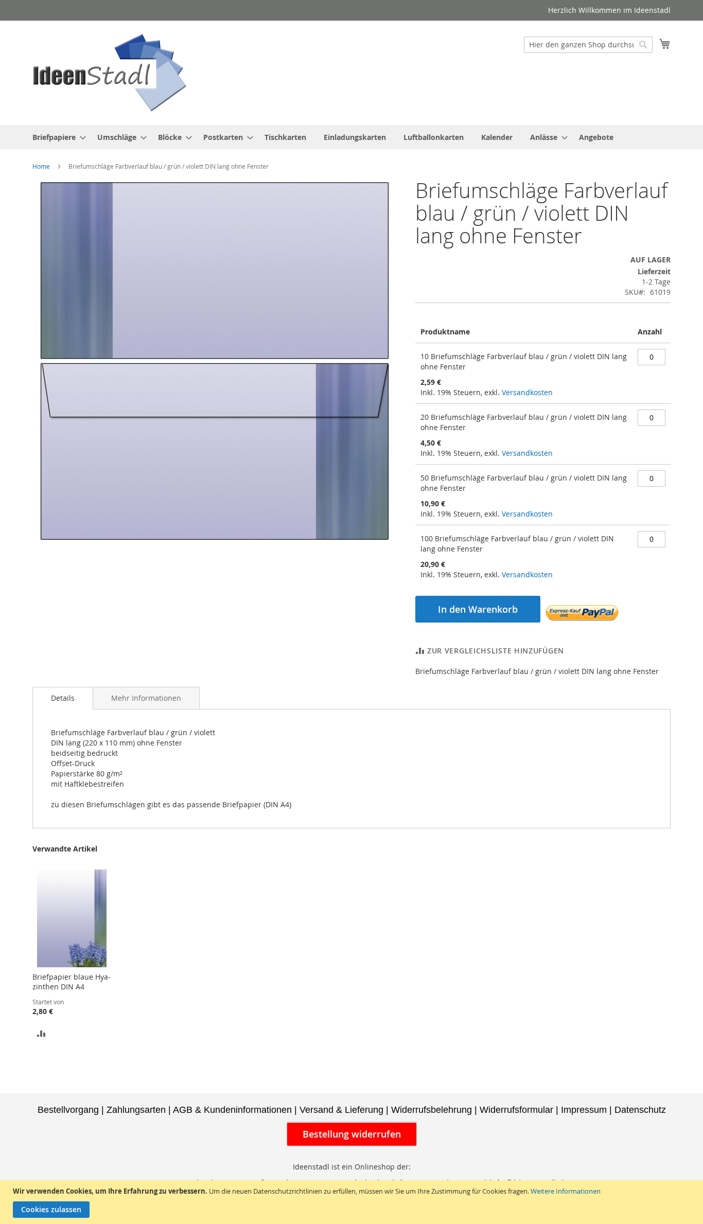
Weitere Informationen (566, 1191)
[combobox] (588, 45)
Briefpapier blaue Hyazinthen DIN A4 (71, 981)
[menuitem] (56, 137)
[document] (353, 1202)
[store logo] (109, 72)
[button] (41, 1033)
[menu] (351, 137)
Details (63, 698)
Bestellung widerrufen (352, 1134)
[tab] (62, 698)
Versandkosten (527, 392)
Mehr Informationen (146, 698)
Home (41, 166)
